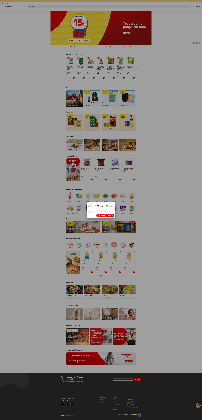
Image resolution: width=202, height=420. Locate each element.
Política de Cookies (93, 212)
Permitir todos (110, 215)
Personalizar (100, 215)
